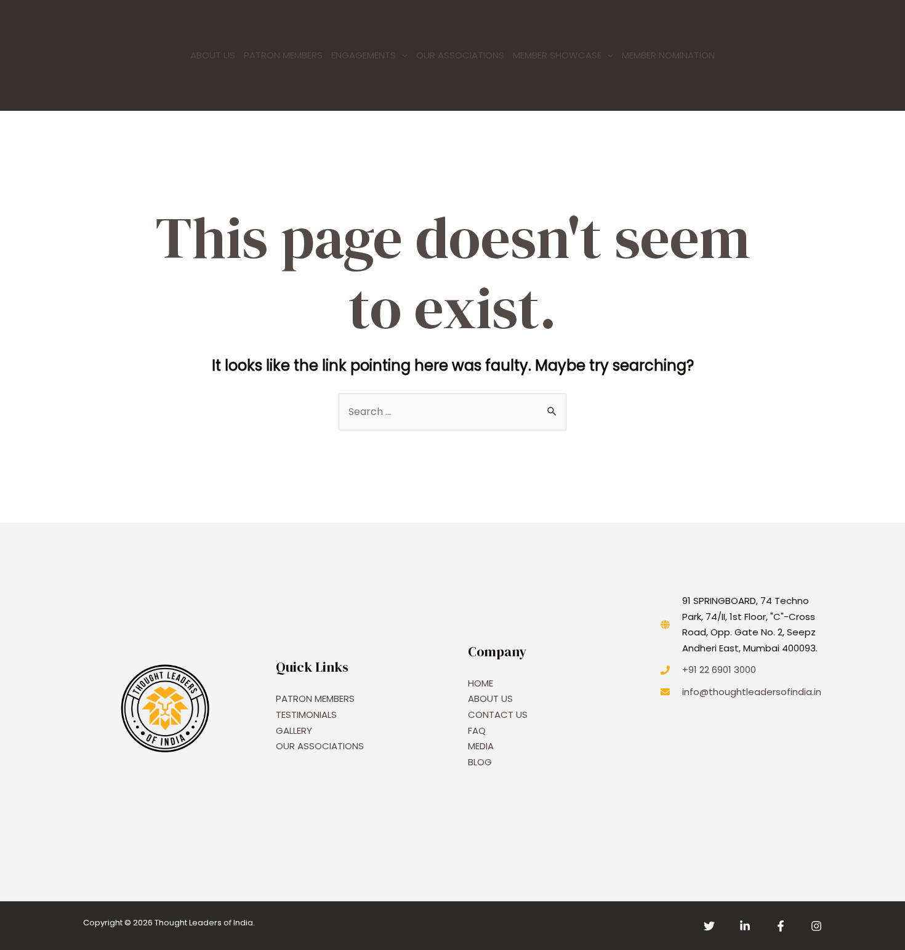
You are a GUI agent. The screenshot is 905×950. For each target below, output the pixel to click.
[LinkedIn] (744, 926)
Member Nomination (668, 55)
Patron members (283, 55)
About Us (212, 55)
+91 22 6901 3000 (719, 669)
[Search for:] (452, 412)
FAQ (477, 730)
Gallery (294, 730)
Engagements (363, 55)
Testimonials (306, 714)
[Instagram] (816, 926)
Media (481, 745)
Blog (480, 761)
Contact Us (498, 714)
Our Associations (460, 55)
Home (480, 683)
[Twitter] (709, 926)
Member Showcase (557, 55)
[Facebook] (780, 926)
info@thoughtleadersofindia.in (751, 691)
